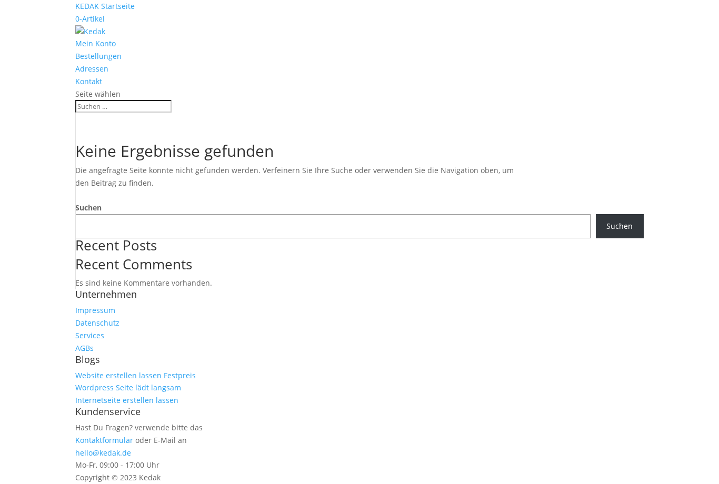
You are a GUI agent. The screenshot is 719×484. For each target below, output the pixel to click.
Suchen (88, 208)
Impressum (95, 310)
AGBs (84, 348)
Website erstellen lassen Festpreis (135, 375)
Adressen (91, 69)
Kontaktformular (104, 440)
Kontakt (88, 81)
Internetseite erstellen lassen (126, 400)
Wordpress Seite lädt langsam (128, 387)
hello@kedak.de (103, 453)
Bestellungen (98, 56)
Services (89, 335)
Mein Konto (95, 43)
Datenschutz (97, 323)
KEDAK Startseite (105, 6)
